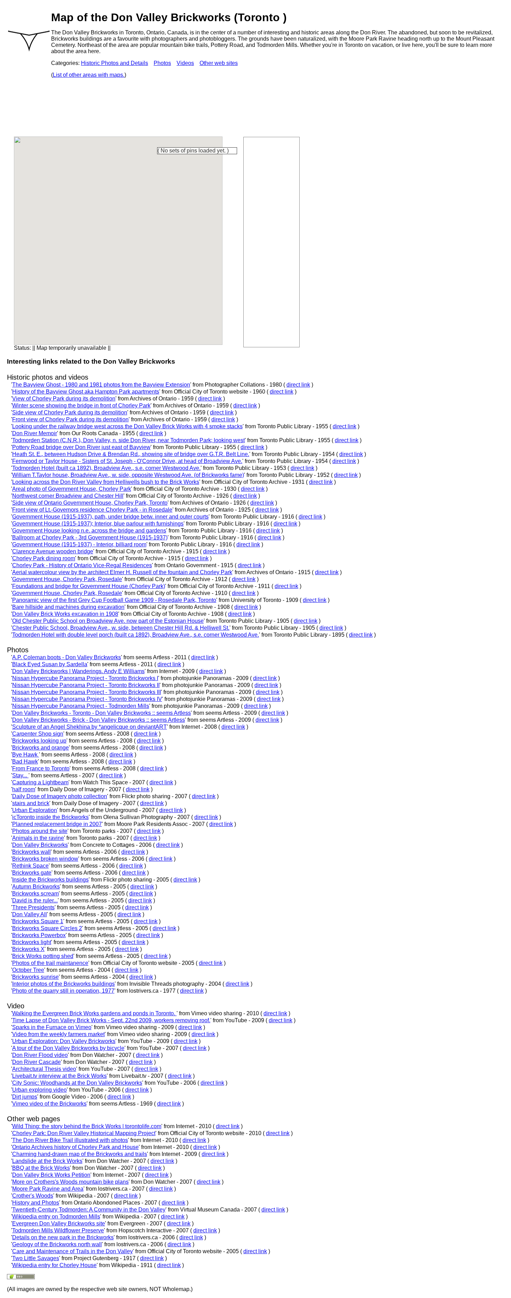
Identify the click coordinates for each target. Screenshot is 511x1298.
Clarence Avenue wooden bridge (52, 551)
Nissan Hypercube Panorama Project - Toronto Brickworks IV (87, 699)
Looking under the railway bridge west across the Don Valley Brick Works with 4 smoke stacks (127, 426)
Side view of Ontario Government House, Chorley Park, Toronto (90, 503)
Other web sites (219, 63)
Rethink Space (30, 866)
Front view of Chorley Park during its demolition (70, 419)
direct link (298, 385)
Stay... (20, 775)
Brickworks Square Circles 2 (47, 928)
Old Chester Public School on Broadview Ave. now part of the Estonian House (108, 621)
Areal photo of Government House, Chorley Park (71, 489)
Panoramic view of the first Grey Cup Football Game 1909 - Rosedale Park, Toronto (114, 600)
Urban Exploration (34, 810)
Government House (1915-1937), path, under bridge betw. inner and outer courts (110, 517)
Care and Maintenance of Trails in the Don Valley (72, 1251)
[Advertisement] (271, 241)
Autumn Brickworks (36, 887)
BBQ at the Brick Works (41, 1168)
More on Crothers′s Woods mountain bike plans (70, 1182)
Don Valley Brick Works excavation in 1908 (65, 614)
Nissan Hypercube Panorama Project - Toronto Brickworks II (86, 685)
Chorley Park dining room (43, 558)
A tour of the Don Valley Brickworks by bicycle (68, 1048)
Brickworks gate (31, 873)
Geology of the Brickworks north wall (57, 1244)
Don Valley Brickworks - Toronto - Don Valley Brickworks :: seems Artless (101, 713)
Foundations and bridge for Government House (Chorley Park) (88, 586)
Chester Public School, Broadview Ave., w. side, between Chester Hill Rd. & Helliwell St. (120, 628)
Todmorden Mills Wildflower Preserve (58, 1230)
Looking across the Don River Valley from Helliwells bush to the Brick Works (105, 482)
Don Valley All (29, 914)
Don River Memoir (34, 433)
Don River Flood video (40, 1055)
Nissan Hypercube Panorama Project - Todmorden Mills (80, 706)
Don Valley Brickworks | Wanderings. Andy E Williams (78, 671)
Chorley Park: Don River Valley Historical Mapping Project (83, 1133)
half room (23, 789)
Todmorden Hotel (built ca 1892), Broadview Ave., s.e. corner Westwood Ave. (106, 468)
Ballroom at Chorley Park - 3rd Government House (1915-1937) (90, 537)
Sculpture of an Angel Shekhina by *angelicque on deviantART (89, 727)
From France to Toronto (41, 768)
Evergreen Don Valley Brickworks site (58, 1223)
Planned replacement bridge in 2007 (57, 824)
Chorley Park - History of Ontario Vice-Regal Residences (82, 565)
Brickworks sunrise (35, 977)
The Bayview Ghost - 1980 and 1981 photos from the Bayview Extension (101, 385)
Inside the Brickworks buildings (50, 880)
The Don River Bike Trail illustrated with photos (70, 1140)
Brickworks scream (35, 893)
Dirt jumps (24, 1097)
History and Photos (35, 1203)
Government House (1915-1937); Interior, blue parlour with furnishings (98, 524)
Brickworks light (31, 942)
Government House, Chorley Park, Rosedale (67, 579)
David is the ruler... (35, 900)
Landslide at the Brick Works (47, 1161)
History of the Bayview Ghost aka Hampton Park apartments (85, 392)
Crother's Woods (32, 1196)
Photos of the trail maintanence (50, 963)
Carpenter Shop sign (37, 734)
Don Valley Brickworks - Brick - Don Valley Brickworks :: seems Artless (98, 720)
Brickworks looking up (39, 741)
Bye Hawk (25, 755)
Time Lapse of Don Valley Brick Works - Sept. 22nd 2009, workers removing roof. (111, 1020)
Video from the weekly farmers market (58, 1034)
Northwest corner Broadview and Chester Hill (67, 496)
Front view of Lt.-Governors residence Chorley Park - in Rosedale (92, 510)
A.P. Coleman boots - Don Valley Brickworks (66, 657)
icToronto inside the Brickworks (50, 817)
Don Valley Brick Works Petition (51, 1175)
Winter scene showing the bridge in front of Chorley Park (81, 405)
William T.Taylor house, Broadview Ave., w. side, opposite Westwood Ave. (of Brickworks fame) (128, 475)
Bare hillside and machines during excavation (68, 607)
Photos (162, 63)
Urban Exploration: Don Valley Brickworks (63, 1041)
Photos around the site (39, 831)
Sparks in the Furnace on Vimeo (51, 1027)
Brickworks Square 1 (37, 921)
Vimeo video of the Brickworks (49, 1104)
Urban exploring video (39, 1090)
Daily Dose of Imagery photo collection (59, 796)
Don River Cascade (36, 1062)
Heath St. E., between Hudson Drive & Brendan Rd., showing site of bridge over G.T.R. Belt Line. (130, 454)
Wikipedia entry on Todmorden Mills (56, 1217)
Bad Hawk (25, 761)
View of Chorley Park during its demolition (63, 399)
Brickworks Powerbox (39, 935)
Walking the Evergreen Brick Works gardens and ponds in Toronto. (94, 1013)
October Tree (28, 970)
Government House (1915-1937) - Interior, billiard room (79, 544)
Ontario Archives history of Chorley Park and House (75, 1147)
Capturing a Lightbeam (40, 782)
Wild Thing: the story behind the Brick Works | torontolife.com (86, 1126)
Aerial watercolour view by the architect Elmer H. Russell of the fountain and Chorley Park (122, 572)
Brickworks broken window (45, 859)
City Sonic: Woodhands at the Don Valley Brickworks (77, 1083)
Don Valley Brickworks (40, 845)
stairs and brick (30, 803)
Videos (185, 63)
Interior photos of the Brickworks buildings (63, 984)
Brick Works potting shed (42, 956)
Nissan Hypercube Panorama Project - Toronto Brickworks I (85, 678)
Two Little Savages (35, 1258)
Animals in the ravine (38, 838)
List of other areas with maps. (88, 75)
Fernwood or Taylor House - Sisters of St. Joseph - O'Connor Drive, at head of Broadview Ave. (127, 461)
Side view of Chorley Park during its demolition (69, 412)
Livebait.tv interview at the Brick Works (59, 1076)
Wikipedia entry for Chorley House (54, 1265)
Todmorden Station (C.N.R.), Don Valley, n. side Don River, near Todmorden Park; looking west (128, 440)
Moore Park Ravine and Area (47, 1189)
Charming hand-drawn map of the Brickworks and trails (79, 1154)
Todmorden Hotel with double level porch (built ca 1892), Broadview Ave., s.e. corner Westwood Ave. (135, 635)
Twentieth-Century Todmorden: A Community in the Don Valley (88, 1210)
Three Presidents (33, 907)
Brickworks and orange (40, 748)
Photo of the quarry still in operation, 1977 (63, 991)
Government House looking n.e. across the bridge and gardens (89, 531)
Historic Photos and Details (114, 63)
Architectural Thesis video (44, 1069)
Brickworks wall (31, 852)
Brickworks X (28, 949)
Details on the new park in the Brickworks (63, 1237)
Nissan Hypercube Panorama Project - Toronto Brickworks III (86, 692)
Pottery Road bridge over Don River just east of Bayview (81, 447)
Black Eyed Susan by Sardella (49, 664)
